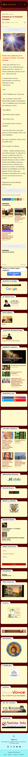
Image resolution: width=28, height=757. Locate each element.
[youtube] (20, 400)
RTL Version (21, 754)
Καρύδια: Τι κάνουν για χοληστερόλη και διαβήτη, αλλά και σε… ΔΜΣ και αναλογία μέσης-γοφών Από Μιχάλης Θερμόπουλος (7, 444)
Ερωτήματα (11, 14)
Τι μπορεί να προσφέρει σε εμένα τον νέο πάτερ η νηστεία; (20, 218)
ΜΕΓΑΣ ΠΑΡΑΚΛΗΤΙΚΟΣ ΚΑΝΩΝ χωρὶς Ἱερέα (13, 538)
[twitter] (8, 400)
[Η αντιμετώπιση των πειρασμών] (6, 374)
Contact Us (15, 754)
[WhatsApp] (15, 199)
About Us (10, 754)
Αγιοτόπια (18, 752)
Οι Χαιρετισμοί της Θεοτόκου (18, 365)
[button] (1, 5)
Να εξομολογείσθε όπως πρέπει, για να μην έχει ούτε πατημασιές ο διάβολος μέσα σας (7, 463)
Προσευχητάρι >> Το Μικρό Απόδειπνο (12, 359)
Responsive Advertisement (14, 29)
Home (5, 754)
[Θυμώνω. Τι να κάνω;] (7, 211)
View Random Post (14, 274)
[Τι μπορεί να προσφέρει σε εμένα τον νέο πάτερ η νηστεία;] (20, 211)
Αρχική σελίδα (5, 14)
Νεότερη (4, 264)
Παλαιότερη (22, 264)
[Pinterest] (18, 199)
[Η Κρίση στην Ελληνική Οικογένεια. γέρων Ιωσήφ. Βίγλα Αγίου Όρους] (20, 456)
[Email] (21, 199)
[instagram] (20, 397)
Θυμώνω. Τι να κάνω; (7, 216)
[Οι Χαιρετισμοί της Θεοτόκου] (6, 367)
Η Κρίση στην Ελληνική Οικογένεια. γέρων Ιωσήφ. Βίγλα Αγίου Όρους (20, 463)
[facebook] (8, 397)
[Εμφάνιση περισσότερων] (23, 199)
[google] (8, 403)
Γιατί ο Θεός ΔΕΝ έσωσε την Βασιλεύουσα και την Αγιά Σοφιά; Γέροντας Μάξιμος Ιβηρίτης (7, 235)
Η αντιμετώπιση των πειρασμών (16, 372)
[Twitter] (12, 199)
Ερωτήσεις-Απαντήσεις (16, 194)
